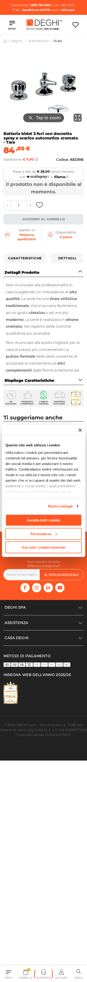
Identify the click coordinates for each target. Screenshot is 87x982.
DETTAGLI (67, 258)
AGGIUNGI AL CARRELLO (43, 219)
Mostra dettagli (60, 506)
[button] (78, 974)
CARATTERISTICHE (25, 258)
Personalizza (40, 534)
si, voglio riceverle (61, 575)
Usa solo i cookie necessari (44, 547)
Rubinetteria (38, 41)
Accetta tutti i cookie (43, 520)
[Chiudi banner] (80, 430)
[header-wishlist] (75, 25)
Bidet (58, 41)
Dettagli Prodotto (22, 272)
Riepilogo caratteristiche (29, 380)
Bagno (17, 41)
